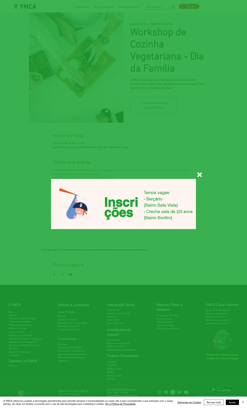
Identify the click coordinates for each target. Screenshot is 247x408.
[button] (199, 174)
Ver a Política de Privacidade (120, 403)
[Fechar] (243, 402)
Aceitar (232, 402)
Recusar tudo (214, 402)
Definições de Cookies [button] (189, 402)
